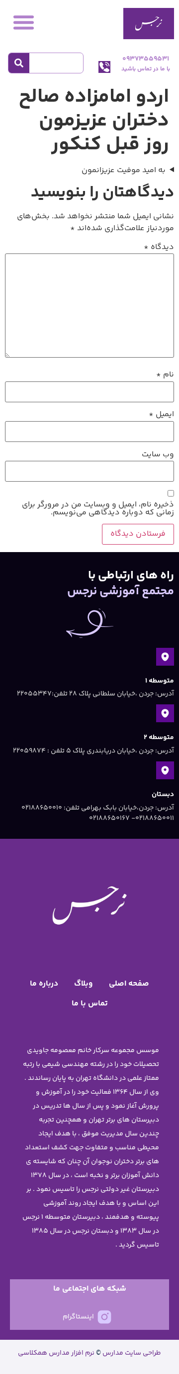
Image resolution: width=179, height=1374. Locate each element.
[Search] (18, 63)
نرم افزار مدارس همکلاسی (56, 1353)
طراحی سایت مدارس (131, 1353)
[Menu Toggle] (23, 22)
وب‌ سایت (158, 455)
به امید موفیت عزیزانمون (124, 171)
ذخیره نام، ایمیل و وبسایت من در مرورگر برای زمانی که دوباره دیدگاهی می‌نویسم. (98, 509)
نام (165, 375)
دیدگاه (159, 247)
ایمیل (161, 415)
